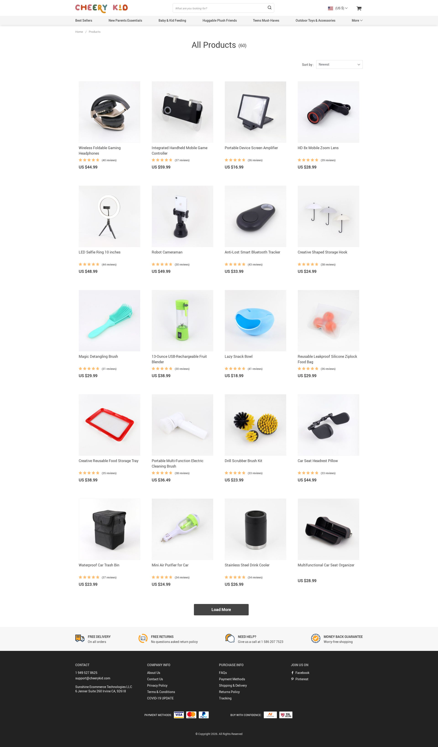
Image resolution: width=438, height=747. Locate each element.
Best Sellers (83, 20)
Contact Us (155, 679)
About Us (153, 672)
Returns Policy (229, 692)
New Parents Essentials (125, 20)
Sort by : (308, 64)
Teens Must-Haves (266, 20)
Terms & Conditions (161, 692)
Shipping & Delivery (233, 685)
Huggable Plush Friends (220, 20)
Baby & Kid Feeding (172, 20)
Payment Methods (232, 679)
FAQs (223, 672)
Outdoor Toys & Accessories (315, 20)
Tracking (225, 698)
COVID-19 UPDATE (160, 698)
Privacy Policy (157, 685)
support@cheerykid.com (92, 678)
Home (79, 32)
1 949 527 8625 (86, 672)
